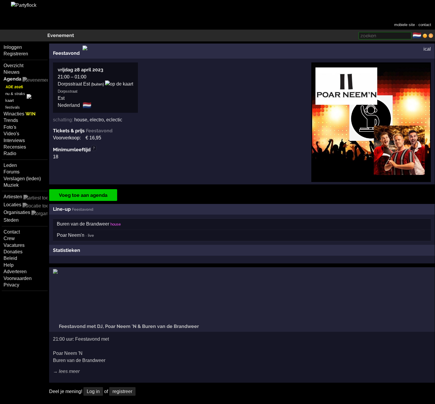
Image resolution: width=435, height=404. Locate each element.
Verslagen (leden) (22, 178)
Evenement (60, 35)
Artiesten (13, 196)
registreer (122, 391)
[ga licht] (425, 35)
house (80, 119)
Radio (10, 153)
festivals (12, 107)
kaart (9, 100)
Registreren (16, 53)
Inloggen (13, 47)
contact (424, 24)
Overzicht (13, 65)
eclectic (114, 119)
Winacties (20, 113)
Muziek (11, 185)
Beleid (10, 258)
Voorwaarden (18, 278)
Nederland (69, 105)
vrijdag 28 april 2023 (80, 70)
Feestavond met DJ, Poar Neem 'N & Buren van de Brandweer (128, 326)
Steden (11, 220)
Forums (12, 171)
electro (97, 119)
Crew (9, 238)
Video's (11, 133)
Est (61, 98)
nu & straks (15, 93)
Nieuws (12, 72)
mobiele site (404, 24)
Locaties (12, 204)
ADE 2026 (14, 87)
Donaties (13, 251)
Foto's (10, 127)
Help (9, 265)
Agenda (12, 79)
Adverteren (15, 271)
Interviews (14, 140)
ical (427, 48)
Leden (10, 165)
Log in (93, 391)
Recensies (15, 146)
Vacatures (14, 245)
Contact (12, 231)
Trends (11, 120)
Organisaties (17, 212)
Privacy (11, 284)
